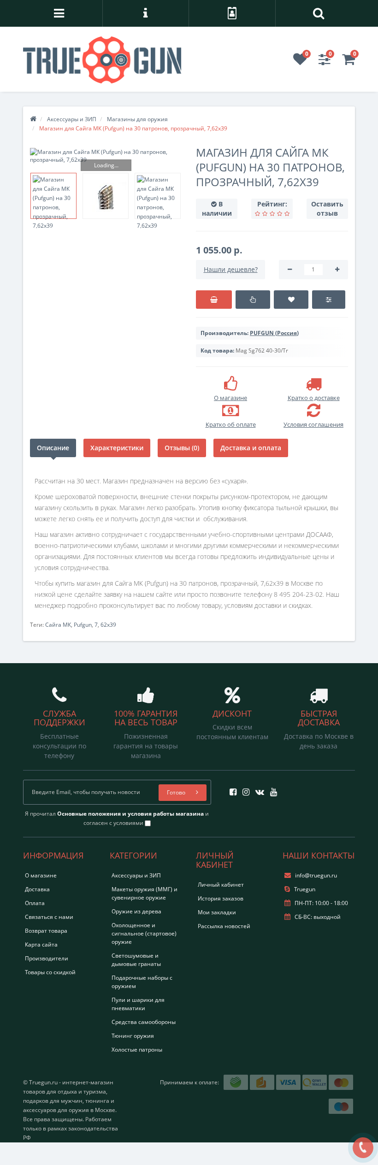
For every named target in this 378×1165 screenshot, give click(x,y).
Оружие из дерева (136, 911)
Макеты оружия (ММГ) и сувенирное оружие (144, 893)
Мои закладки (217, 912)
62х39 (108, 625)
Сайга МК (58, 625)
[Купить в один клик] (253, 299)
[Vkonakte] (257, 789)
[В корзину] (214, 299)
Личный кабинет (221, 884)
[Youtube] (271, 789)
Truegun (304, 889)
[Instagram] (243, 789)
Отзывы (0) (182, 447)
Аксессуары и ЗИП (136, 875)
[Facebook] (230, 789)
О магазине (41, 875)
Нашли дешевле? (231, 269)
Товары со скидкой (50, 972)
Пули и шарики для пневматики (138, 1004)
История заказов (220, 898)
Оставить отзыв (327, 209)
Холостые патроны (137, 1049)
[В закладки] (291, 299)
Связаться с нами (49, 917)
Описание (53, 447)
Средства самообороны (144, 1022)
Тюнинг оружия (133, 1036)
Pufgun (83, 625)
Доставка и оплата (250, 447)
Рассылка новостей (224, 926)
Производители (46, 958)
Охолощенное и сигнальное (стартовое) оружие (144, 933)
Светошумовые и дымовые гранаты (136, 960)
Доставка (37, 889)
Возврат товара (46, 931)
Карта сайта (41, 944)
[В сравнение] (328, 299)
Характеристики (116, 447)
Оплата (35, 903)
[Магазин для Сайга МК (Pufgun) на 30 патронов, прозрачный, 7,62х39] (106, 156)
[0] (300, 62)
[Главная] (33, 119)
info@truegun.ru (316, 875)
